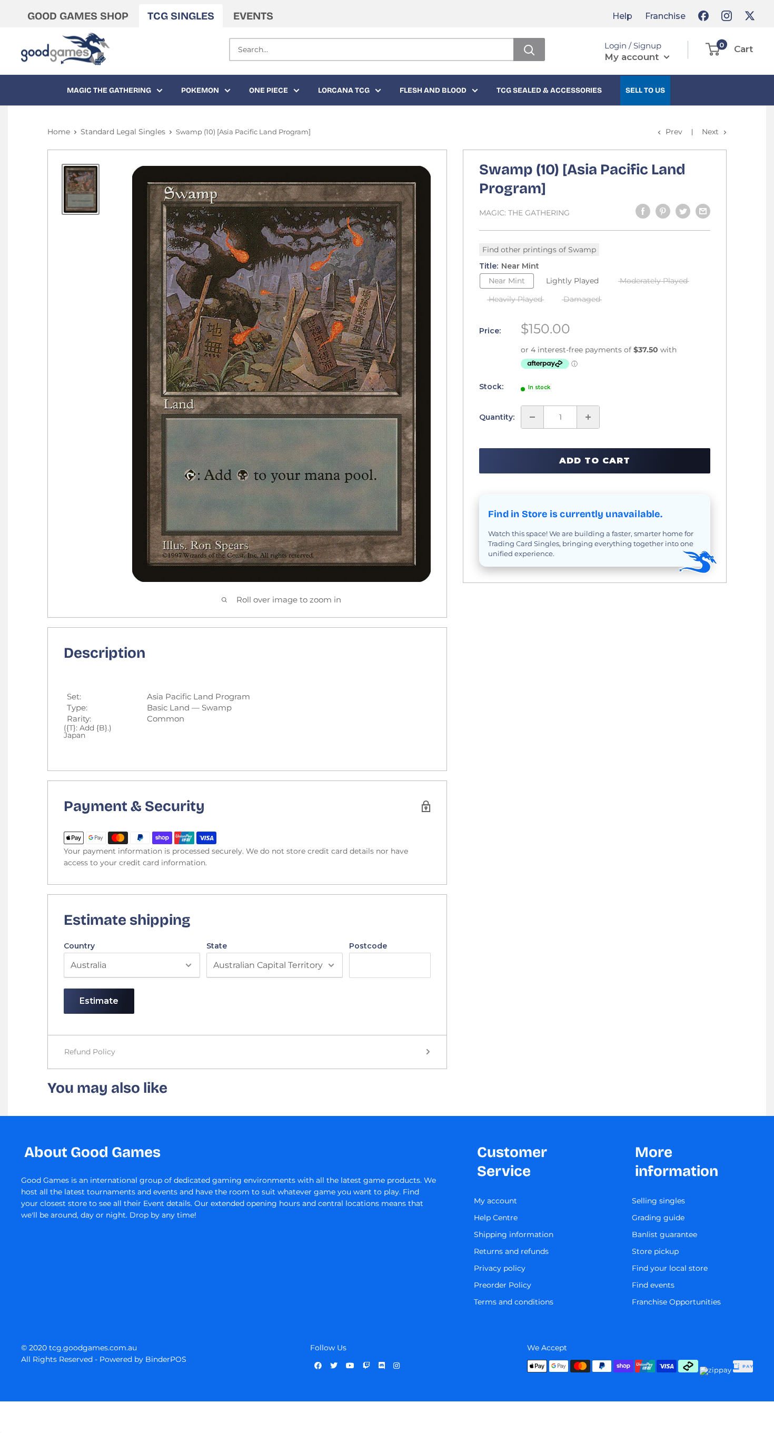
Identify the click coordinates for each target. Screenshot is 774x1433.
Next (710, 131)
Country (79, 946)
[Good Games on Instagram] (726, 16)
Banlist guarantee (664, 1234)
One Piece (268, 90)
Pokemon (200, 90)
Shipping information (513, 1234)
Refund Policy (89, 1051)
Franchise (665, 16)
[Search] (529, 49)
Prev (674, 131)
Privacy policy (499, 1268)
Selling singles (658, 1200)
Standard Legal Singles (123, 131)
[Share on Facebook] (643, 211)
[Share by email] (703, 211)
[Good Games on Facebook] (703, 16)
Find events (653, 1285)
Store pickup (655, 1251)
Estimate (99, 1001)
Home (58, 131)
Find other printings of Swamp (539, 249)
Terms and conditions (513, 1302)
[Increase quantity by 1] (588, 417)
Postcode (368, 946)
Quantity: (496, 417)
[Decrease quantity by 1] (532, 417)
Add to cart (594, 461)
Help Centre (496, 1217)
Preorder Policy (502, 1285)
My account (632, 57)
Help (622, 16)
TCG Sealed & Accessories (549, 90)
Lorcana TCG (344, 90)
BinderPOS (165, 1359)
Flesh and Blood (433, 90)
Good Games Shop (77, 15)
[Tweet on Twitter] (683, 211)
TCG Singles (180, 15)
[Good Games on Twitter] (750, 16)
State (216, 946)
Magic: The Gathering (524, 213)
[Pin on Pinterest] (663, 211)
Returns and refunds (511, 1251)
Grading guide (658, 1217)
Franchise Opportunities (676, 1302)
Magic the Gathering (109, 90)
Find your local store (670, 1268)
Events (253, 15)
